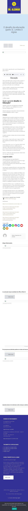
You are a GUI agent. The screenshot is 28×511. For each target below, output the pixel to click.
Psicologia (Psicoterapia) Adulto (10, 447)
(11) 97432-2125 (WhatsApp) (10, 198)
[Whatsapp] (13, 225)
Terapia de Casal (6, 449)
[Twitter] (7, 225)
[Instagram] (15, 225)
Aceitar (14, 508)
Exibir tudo (22, 45)
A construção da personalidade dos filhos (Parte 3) (14, 292)
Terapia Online (6, 451)
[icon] (14, 500)
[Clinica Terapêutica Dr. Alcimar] (14, 6)
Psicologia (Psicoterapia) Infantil (10, 448)
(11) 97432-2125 (14, 438)
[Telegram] (18, 225)
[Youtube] (21, 225)
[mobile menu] (26, 3)
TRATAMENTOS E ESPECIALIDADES (11, 444)
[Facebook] (4, 225)
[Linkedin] (10, 225)
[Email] (4, 228)
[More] (7, 228)
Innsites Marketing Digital (14, 497)
